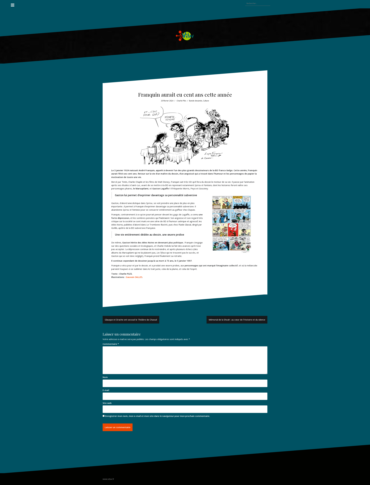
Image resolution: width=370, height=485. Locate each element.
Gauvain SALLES (133, 277)
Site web (107, 403)
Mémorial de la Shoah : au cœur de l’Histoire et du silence (237, 319)
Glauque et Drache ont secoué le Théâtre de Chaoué (131, 319)
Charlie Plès (181, 101)
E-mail (106, 390)
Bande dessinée (195, 101)
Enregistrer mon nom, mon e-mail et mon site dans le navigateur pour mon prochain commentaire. (157, 416)
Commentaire (111, 343)
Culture (206, 101)
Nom (105, 377)
